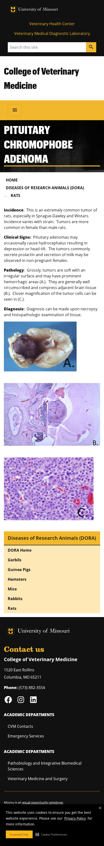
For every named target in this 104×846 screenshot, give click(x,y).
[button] (51, 834)
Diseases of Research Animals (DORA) (45, 187)
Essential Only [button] (19, 834)
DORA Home (19, 550)
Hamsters (17, 579)
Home (12, 180)
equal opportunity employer (42, 802)
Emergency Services (26, 736)
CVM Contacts (20, 726)
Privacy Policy (75, 818)
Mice (12, 589)
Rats (15, 195)
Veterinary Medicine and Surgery (37, 778)
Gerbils (14, 560)
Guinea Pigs (19, 569)
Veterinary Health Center (52, 23)
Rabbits (15, 598)
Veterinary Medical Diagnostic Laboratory (52, 33)
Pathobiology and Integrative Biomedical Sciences (45, 766)
